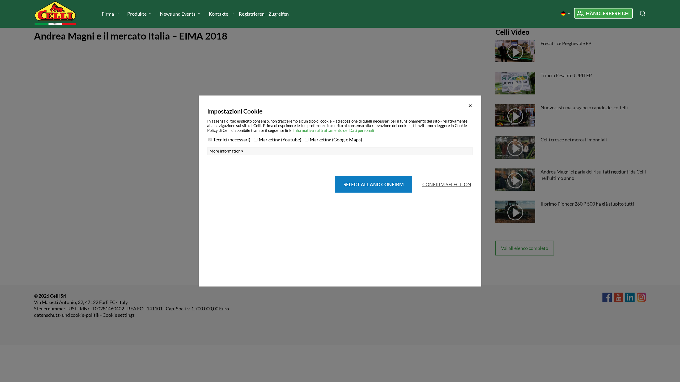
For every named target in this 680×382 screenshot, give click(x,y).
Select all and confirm (373, 184)
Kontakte (219, 14)
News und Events (178, 14)
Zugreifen (279, 14)
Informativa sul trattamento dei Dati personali (333, 130)
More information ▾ (226, 151)
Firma (108, 14)
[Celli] (60, 14)
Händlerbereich (607, 13)
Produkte (137, 14)
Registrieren (252, 14)
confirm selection (446, 184)
